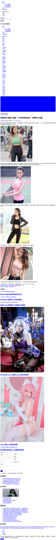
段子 (3, 104)
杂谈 (30, 526)
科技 (3, 40)
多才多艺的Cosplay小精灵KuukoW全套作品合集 (14, 374)
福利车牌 (36, 528)
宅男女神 (23, 526)
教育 (3, 76)
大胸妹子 (22, 528)
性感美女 (7, 526)
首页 (3, 1)
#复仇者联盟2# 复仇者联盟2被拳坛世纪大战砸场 (12, 514)
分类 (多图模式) (8, 4)
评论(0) (19, 120)
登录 (3, 14)
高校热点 (4, 77)
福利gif (33, 528)
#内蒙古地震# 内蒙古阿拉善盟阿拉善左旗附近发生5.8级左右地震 (15, 512)
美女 (3, 107)
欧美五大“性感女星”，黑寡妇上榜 (6, 286)
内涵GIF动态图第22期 (7, 502)
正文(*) (1, 464)
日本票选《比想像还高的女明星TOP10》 (11, 482)
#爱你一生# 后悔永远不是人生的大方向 (10, 520)
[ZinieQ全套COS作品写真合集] (28, 409)
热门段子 (4, 50)
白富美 (5, 120)
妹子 (41, 526)
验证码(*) (16, 461)
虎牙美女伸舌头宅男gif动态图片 (9, 500)
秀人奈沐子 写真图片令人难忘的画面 (11, 299)
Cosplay (4, 94)
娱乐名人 (7, 528)
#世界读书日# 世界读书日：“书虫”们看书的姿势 (12, 513)
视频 (3, 45)
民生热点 (4, 67)
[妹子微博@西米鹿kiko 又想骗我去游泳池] (28, 447)
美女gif (47, 526)
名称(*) (15, 454)
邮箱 (15, 456)
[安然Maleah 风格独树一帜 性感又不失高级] (28, 302)
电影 (39, 528)
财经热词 (4, 70)
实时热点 (4, 66)
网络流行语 (2, 526)
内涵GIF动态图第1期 (7, 497)
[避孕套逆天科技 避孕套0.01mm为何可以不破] (29, 478)
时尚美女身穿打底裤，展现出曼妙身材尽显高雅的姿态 (10, 285)
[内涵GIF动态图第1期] (29, 493)
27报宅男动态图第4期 (7, 501)
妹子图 (4, 87)
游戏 (3, 38)
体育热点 (26, 528)
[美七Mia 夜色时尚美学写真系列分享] (28, 291)
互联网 (4, 81)
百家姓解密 (5, 9)
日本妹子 (38, 526)
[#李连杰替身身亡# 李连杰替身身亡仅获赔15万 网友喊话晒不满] (29, 508)
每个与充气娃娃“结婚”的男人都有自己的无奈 (11, 479)
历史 (3, 60)
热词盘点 (4, 36)
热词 (3, 37)
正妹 (19, 528)
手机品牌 (4, 71)
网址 (15, 459)
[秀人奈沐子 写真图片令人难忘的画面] (28, 297)
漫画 (3, 93)
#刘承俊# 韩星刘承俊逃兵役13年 (9, 518)
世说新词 (4, 54)
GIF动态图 (30, 528)
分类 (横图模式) (8, 6)
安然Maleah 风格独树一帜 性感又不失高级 (12, 305)
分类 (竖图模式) (8, 5)
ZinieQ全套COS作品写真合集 (9, 444)
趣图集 (4, 62)
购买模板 (4, 534)
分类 (3, 2)
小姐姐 (32, 526)
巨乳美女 (12, 528)
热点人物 (27, 526)
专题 (3, 8)
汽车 (3, 82)
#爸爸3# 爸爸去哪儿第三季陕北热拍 (10, 517)
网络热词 (4, 47)
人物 (3, 42)
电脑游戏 (4, 75)
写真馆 (4, 92)
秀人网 (50, 526)
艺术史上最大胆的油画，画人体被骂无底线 (11, 483)
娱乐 (3, 44)
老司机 (4, 83)
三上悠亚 (3, 528)
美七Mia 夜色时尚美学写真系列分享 (10, 294)
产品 (10, 528)
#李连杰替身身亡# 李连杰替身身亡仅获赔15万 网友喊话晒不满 (15, 509)
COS (3, 111)
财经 (3, 69)
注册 (3, 15)
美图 (3, 88)
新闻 (3, 65)
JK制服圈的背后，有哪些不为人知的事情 (11, 481)
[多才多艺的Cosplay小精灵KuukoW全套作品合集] (28, 340)
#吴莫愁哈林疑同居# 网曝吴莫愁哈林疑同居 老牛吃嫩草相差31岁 (15, 510)
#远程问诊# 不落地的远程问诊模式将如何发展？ (13, 521)
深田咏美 (16, 528)
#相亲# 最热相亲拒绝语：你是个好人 (10, 516)
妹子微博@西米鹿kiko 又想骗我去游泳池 (12, 450)
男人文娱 (4, 61)
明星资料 (4, 57)
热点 (3, 41)
